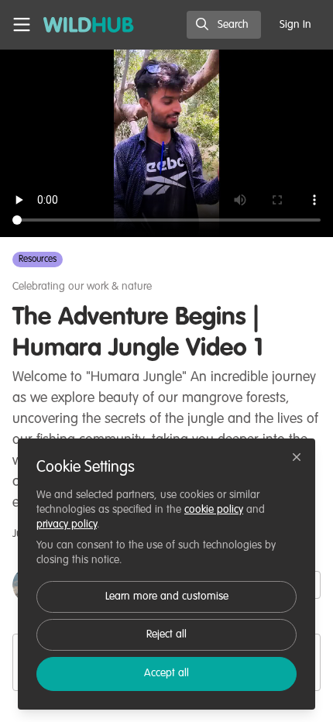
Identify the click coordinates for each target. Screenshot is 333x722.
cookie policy (213, 509)
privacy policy (66, 524)
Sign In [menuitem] (295, 24)
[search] (224, 25)
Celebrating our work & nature (82, 286)
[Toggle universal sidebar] (21, 24)
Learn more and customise (166, 596)
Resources (38, 259)
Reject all (166, 634)
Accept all (166, 673)
